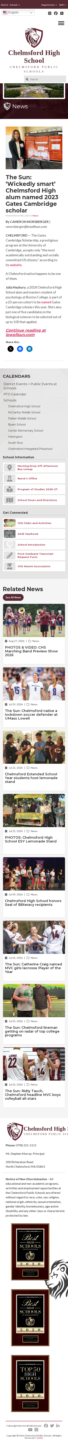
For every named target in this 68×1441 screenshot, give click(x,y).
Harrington (15, 436)
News (35, 215)
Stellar (40, 1437)
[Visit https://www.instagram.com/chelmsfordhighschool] (49, 13)
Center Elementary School (25, 430)
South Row (15, 442)
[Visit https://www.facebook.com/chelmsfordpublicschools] (56, 13)
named (46, 302)
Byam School (17, 424)
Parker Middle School (22, 418)
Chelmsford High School (24, 406)
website (16, 265)
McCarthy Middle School (24, 412)
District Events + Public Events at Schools (30, 386)
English (13, 12)
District (4, 4)
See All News (13, 597)
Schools (14, 4)
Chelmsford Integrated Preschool (30, 449)
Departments (48, 4)
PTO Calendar (15, 394)
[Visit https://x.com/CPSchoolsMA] (61, 13)
